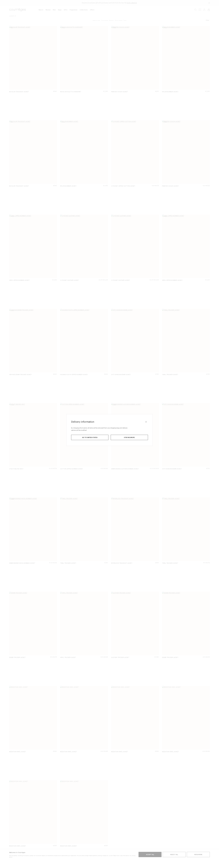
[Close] (146, 422)
